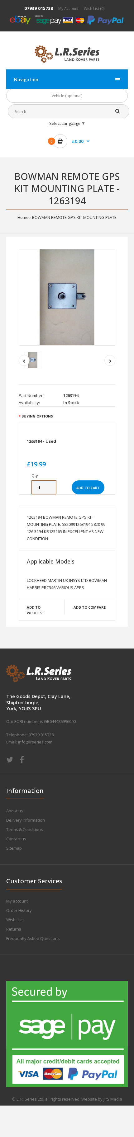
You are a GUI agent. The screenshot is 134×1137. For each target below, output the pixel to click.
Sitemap (14, 848)
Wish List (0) (94, 8)
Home (23, 217)
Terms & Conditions (24, 829)
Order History (19, 910)
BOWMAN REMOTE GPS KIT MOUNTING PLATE (74, 217)
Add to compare (90, 607)
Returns (13, 929)
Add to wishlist (35, 610)
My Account (68, 8)
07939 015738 (38, 8)
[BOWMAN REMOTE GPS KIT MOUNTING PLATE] (67, 297)
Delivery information (25, 820)
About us (14, 811)
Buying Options (37, 416)
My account (17, 901)
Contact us (16, 839)
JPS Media (112, 1099)
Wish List (14, 919)
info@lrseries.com (35, 742)
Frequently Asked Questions (33, 938)
